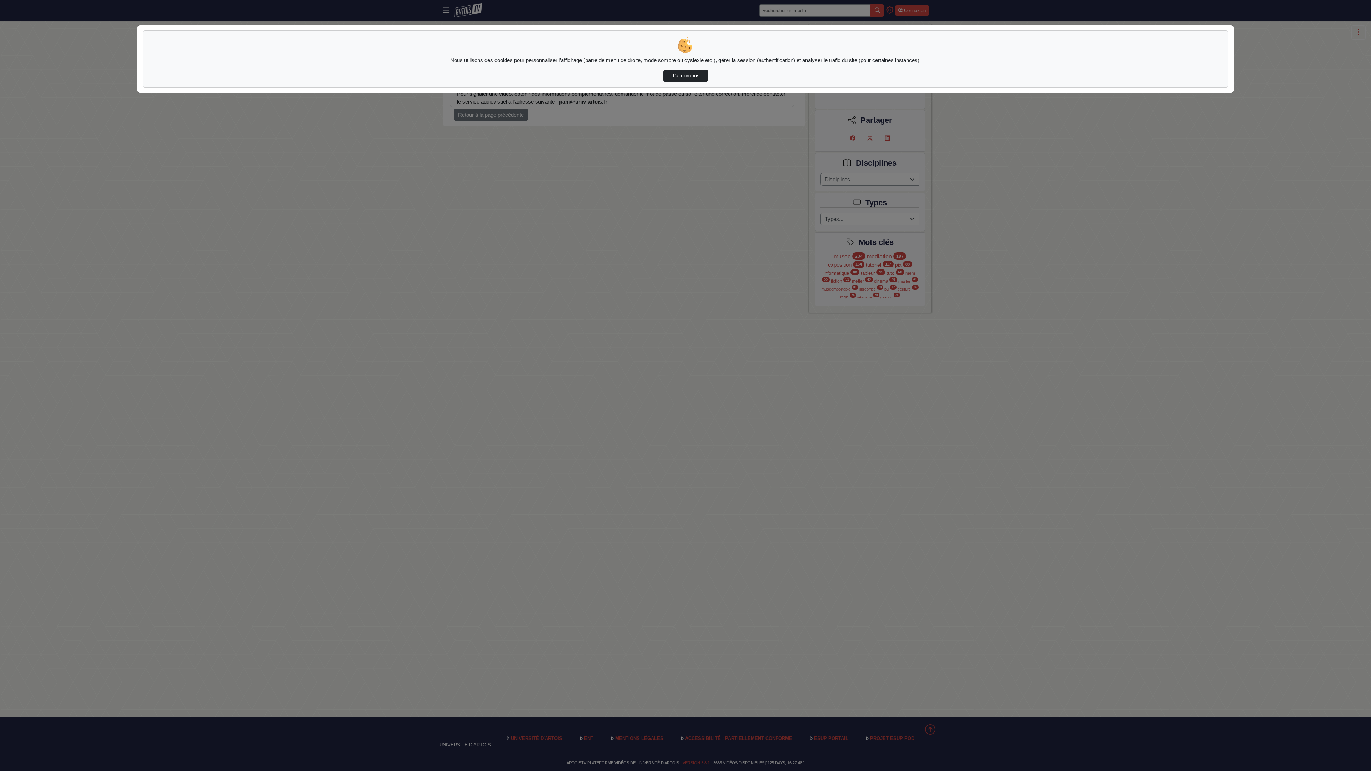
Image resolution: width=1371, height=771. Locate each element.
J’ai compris (686, 76)
